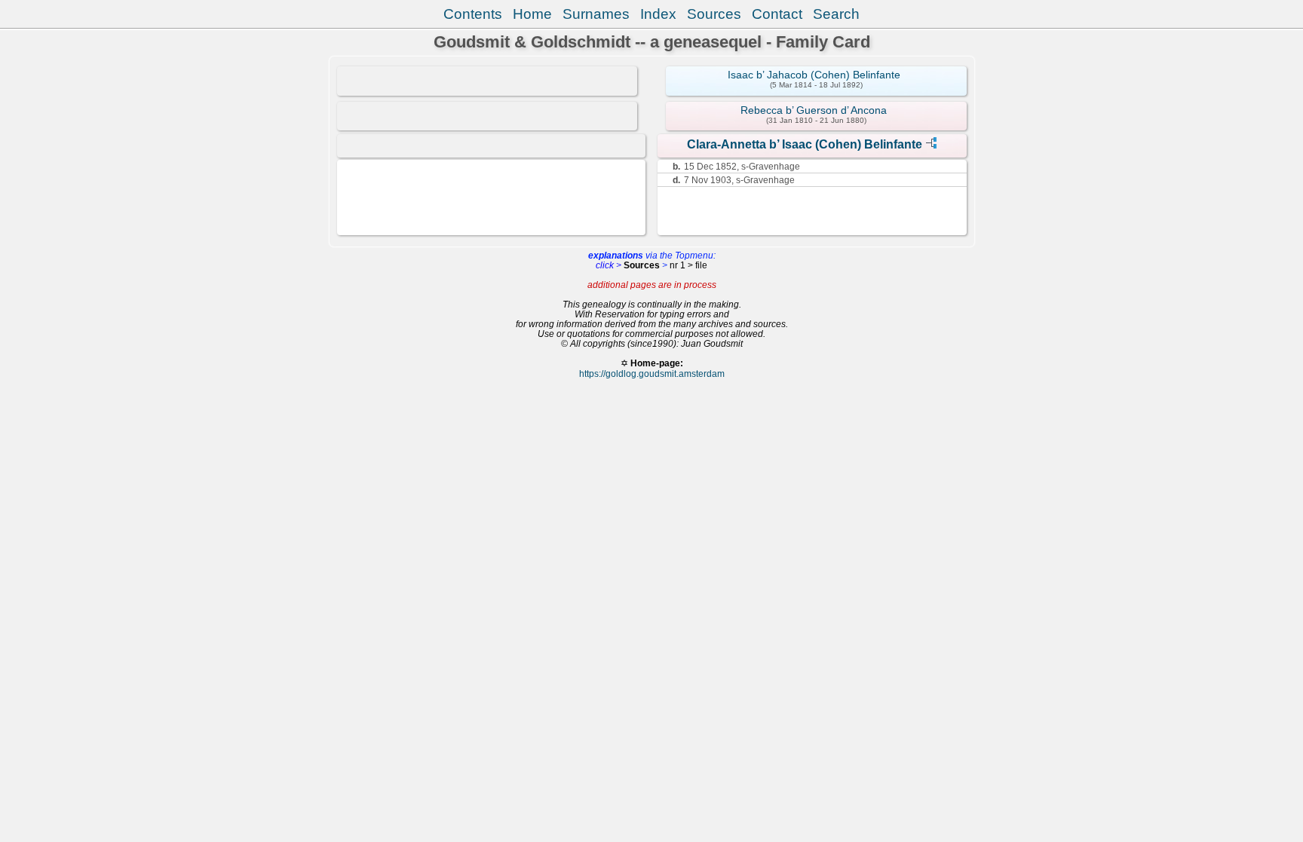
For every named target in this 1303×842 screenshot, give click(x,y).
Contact (777, 14)
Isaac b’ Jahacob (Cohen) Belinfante (814, 75)
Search (836, 14)
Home (532, 14)
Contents (472, 14)
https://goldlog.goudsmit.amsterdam (652, 373)
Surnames (596, 14)
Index (658, 14)
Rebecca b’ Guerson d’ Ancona (813, 110)
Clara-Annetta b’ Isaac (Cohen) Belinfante (804, 144)
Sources (714, 14)
